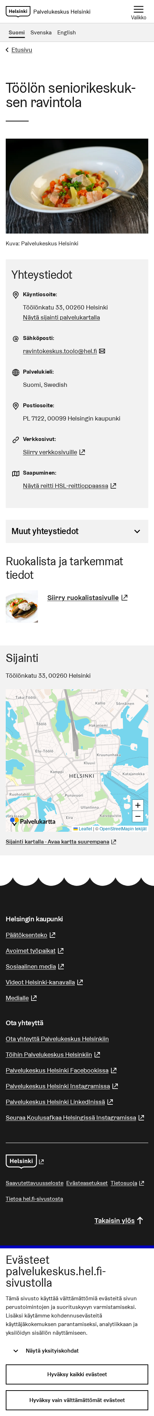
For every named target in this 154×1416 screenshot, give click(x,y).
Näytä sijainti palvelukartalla (61, 317)
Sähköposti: (38, 338)
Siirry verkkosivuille (55, 452)
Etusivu (21, 49)
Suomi (17, 32)
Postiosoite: (38, 405)
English (66, 32)
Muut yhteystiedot (44, 531)
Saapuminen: (40, 472)
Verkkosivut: (39, 439)
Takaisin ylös (115, 1220)
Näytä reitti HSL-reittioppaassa (70, 485)
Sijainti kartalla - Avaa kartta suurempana (57, 841)
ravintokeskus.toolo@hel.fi (65, 351)
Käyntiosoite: (40, 294)
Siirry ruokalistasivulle (88, 597)
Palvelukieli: (38, 371)
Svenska (41, 32)
